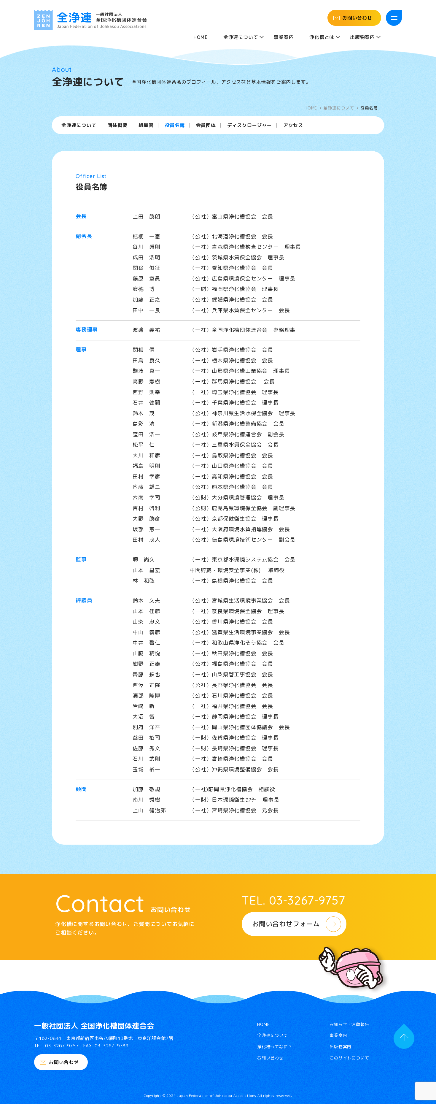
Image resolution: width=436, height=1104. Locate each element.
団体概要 (117, 125)
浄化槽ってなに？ (274, 1047)
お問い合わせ (357, 18)
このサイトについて (349, 1058)
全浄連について (338, 108)
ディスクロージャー (249, 125)
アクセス (293, 125)
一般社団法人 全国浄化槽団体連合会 (94, 1026)
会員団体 (206, 125)
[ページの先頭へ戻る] (404, 1038)
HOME (200, 37)
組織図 (146, 125)
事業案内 (284, 37)
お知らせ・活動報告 (349, 1024)
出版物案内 (340, 1047)
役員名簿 (175, 125)
